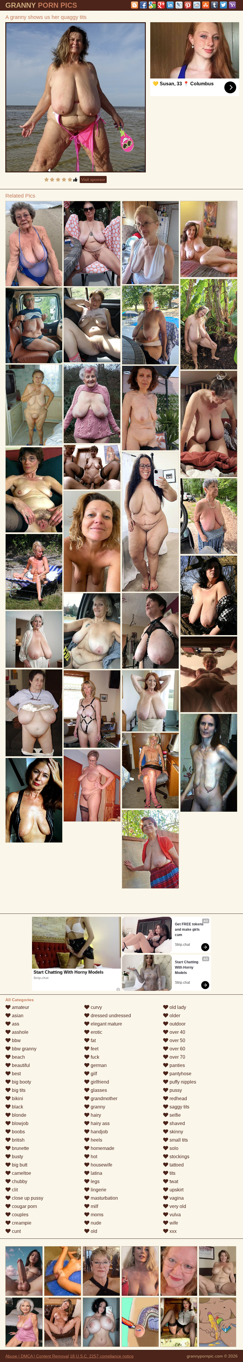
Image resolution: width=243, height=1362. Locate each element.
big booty (21, 1081)
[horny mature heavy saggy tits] (92, 709)
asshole (19, 1032)
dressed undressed (110, 1015)
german (98, 1065)
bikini (17, 1098)
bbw (16, 1040)
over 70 (176, 1057)
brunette (20, 1148)
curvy (95, 1007)
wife (173, 1222)
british (18, 1140)
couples (19, 1214)
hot (93, 1156)
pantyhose (179, 1073)
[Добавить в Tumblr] (214, 5)
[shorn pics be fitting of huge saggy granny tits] (92, 467)
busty (17, 1156)
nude (95, 1222)
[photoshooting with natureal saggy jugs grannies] (150, 408)
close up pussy (27, 1198)
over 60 (176, 1048)
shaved (176, 1123)
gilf (93, 1073)
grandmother (103, 1098)
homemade (101, 1148)
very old (177, 1206)
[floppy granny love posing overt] (34, 639)
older (174, 1015)
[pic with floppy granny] (150, 242)
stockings (178, 1156)
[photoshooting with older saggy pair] (34, 325)
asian (17, 1015)
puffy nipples (182, 1081)
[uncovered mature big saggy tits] (34, 713)
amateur (20, 1007)
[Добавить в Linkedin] (170, 5)
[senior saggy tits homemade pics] (34, 572)
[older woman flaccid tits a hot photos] (208, 516)
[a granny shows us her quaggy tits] (75, 97)
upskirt (175, 1189)
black (17, 1106)
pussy (175, 1090)
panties (176, 1065)
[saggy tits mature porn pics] (34, 489)
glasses (98, 1090)
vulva (174, 1214)
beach (18, 1057)
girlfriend (99, 1081)
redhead (177, 1098)
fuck (94, 1057)
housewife (100, 1164)
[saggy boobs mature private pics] (92, 785)
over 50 (176, 1040)
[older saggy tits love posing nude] (92, 631)
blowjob (19, 1123)
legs (94, 1181)
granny (97, 1106)
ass (15, 1023)
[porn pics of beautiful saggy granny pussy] (208, 424)
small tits (178, 1140)
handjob (98, 1131)
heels (95, 1140)
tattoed (176, 1164)
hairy (95, 1115)
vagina (176, 1198)
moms (96, 1214)
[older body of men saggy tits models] (208, 324)
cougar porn (24, 1206)
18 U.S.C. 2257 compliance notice (102, 1356)
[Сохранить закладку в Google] (152, 5)
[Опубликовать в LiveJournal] (179, 5)
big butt (19, 1164)
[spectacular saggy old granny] (150, 522)
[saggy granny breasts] (34, 800)
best (16, 1073)
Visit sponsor (93, 179)
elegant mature (105, 1023)
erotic (95, 1032)
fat (92, 1040)
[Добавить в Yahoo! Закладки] (232, 5)
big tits (18, 1090)
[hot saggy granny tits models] (92, 403)
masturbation (103, 1198)
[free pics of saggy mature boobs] (150, 771)
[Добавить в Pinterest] (187, 5)
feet (93, 1048)
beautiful (20, 1065)
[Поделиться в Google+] (161, 5)
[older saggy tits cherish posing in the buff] (208, 674)
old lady (177, 1007)
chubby (19, 1181)
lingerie (97, 1189)
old (93, 1231)
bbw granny (23, 1048)
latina (95, 1173)
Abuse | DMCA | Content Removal (37, 1356)
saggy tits (178, 1106)
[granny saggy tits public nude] (150, 631)
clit (14, 1189)
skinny (175, 1131)
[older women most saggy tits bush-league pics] (92, 324)
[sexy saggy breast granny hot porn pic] (150, 701)
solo (173, 1148)
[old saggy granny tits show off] (92, 243)
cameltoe (21, 1173)
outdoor (177, 1023)
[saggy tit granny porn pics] (34, 243)
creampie (21, 1222)
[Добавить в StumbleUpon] (205, 5)
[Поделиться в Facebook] (143, 5)
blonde (18, 1115)
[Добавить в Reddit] (196, 5)
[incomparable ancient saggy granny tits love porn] (208, 763)
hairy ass (99, 1123)
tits (171, 1173)
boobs (18, 1131)
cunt (16, 1231)
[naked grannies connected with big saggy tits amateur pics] (150, 324)
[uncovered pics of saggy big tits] (150, 849)
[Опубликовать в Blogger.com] (134, 5)
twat (173, 1181)
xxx (172, 1231)
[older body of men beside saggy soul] (92, 541)
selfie (174, 1115)
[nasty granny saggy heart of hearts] (34, 405)
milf (93, 1206)
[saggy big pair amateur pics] (208, 595)
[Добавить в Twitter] (223, 5)
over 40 (176, 1032)
